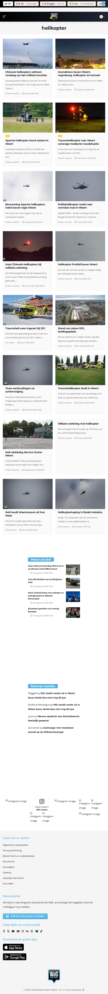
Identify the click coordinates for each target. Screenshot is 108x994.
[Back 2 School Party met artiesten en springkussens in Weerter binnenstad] (73, 596)
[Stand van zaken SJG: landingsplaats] (80, 310)
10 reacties (64, 527)
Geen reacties (13, 93)
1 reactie (11, 343)
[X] (8, 931)
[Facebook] (4, 931)
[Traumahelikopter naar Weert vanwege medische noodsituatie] (80, 118)
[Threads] (31, 931)
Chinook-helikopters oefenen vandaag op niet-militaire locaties (26, 73)
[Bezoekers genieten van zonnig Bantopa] (73, 612)
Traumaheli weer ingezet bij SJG (25, 328)
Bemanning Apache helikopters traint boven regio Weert (25, 206)
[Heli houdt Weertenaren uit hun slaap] (28, 494)
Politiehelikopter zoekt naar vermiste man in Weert (75, 206)
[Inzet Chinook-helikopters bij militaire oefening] (28, 246)
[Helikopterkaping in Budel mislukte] (80, 494)
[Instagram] (22, 931)
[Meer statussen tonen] (103, 4)
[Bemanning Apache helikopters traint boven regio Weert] (28, 186)
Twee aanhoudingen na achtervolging (19, 390)
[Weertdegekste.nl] (54, 16)
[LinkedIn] (27, 931)
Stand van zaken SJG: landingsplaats (71, 330)
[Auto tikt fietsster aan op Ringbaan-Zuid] (73, 583)
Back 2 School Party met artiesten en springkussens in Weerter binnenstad (46, 596)
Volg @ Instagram (42, 808)
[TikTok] (41, 931)
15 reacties (12, 530)
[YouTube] (13, 931)
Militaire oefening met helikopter (78, 423)
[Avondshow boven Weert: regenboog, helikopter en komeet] (80, 54)
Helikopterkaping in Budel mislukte (80, 512)
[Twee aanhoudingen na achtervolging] (28, 370)
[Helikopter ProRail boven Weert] (80, 246)
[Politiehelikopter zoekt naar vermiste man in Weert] (80, 186)
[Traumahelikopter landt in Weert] (80, 370)
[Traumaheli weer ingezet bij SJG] (28, 310)
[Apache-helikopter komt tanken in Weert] (28, 118)
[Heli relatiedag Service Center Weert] (28, 434)
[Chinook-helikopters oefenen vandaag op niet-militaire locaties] (28, 54)
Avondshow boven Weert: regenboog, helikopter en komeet (79, 73)
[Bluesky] (37, 931)
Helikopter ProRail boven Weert (78, 264)
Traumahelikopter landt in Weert (78, 388)
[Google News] (18, 931)
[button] (5, 17)
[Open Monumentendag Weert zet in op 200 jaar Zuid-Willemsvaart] (73, 569)
